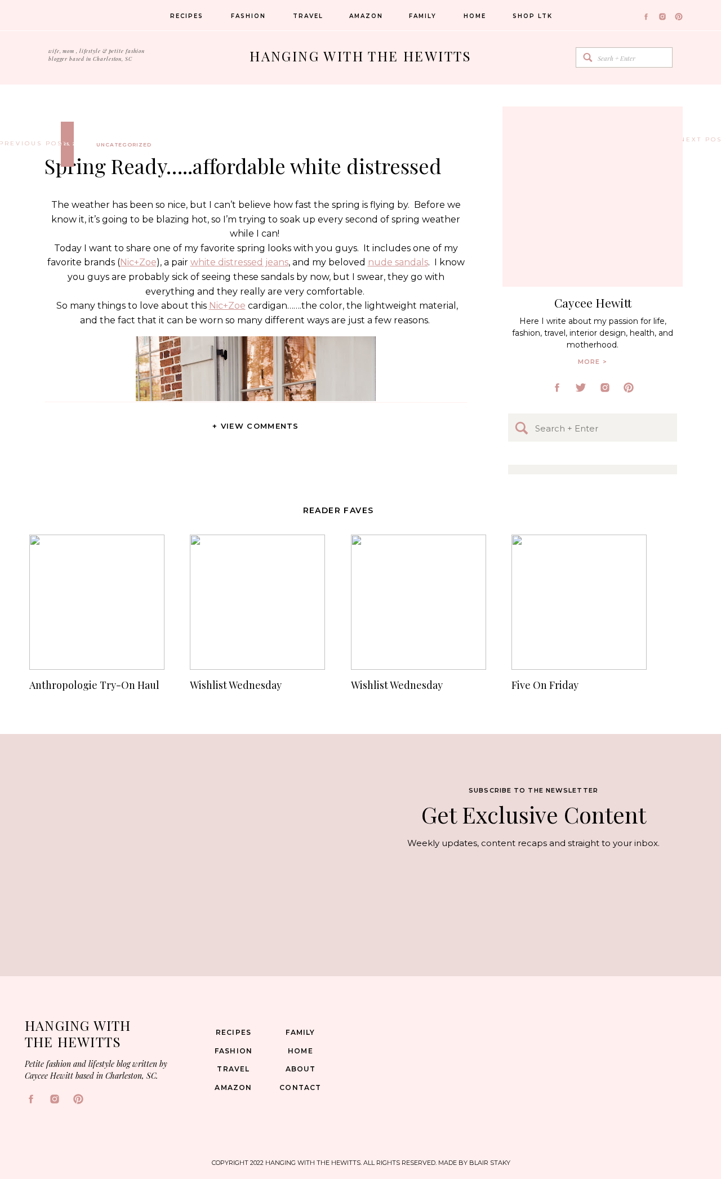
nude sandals (398, 262)
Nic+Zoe (138, 262)
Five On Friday (544, 685)
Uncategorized (124, 144)
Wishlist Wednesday (236, 685)
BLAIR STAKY (489, 1163)
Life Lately (695, 139)
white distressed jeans (239, 262)
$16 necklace (163, 717)
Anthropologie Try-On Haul (94, 685)
